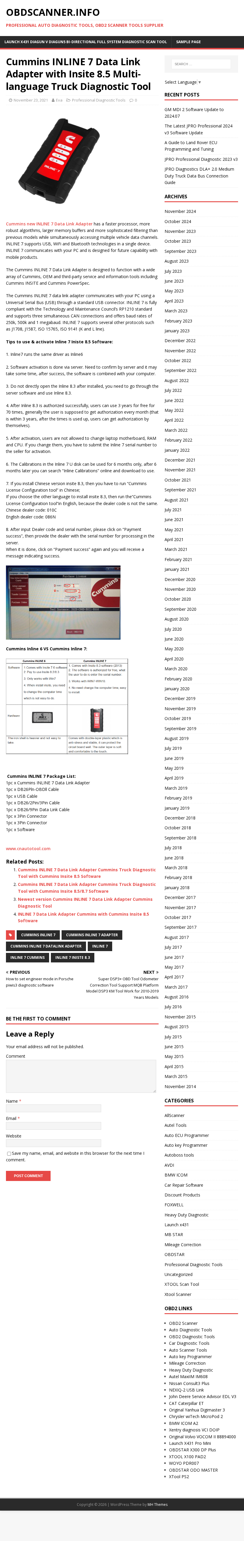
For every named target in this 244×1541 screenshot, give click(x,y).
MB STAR (174, 1234)
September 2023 (180, 251)
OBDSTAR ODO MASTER (193, 1470)
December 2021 (180, 460)
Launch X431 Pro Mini (190, 1443)
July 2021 (173, 509)
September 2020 (180, 609)
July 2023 (173, 271)
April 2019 (174, 778)
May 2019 (174, 768)
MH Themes (158, 1504)
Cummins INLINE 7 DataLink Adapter (46, 946)
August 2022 (177, 380)
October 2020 (178, 599)
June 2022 (174, 400)
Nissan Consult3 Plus (189, 1383)
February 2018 (178, 877)
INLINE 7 (100, 946)
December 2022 (180, 340)
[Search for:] (201, 64)
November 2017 (180, 907)
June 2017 (174, 957)
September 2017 (180, 927)
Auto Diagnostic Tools (190, 1330)
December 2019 (180, 698)
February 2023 (178, 321)
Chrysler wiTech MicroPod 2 (196, 1416)
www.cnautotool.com (28, 848)
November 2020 (180, 589)
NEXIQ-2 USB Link (186, 1390)
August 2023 (177, 261)
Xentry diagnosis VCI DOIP (194, 1430)
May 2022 (174, 410)
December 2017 (180, 897)
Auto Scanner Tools (188, 1350)
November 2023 (180, 231)
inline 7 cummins (27, 957)
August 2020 (177, 619)
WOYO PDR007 (184, 1463)
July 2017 (173, 947)
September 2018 (180, 838)
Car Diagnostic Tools (189, 1343)
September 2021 (180, 490)
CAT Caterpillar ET (186, 1403)
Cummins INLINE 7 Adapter (92, 934)
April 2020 (174, 659)
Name (12, 1101)
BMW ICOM (176, 1175)
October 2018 (178, 828)
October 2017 (178, 917)
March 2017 (176, 987)
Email (12, 1118)
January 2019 (177, 808)
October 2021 (178, 480)
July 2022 (173, 390)
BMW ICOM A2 (183, 1423)
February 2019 (178, 798)
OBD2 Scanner (183, 1323)
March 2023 (176, 311)
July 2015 (173, 1037)
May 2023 (174, 291)
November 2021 (180, 470)
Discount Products (182, 1195)
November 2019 (180, 708)
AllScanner (174, 1115)
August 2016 (177, 997)
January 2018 (177, 887)
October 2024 (178, 221)
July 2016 (173, 1006)
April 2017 (174, 977)
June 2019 (174, 758)
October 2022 (178, 360)
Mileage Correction (183, 1244)
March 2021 (176, 549)
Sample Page (188, 41)
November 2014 (180, 1086)
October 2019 (178, 718)
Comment (15, 1056)
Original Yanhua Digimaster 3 (197, 1410)
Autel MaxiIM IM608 (188, 1376)
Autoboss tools (179, 1155)
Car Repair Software (184, 1185)
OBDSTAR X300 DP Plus (192, 1450)
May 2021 (174, 529)
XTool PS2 (179, 1476)
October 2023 (178, 241)
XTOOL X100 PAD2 (187, 1456)
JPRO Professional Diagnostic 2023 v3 (201, 159)
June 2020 (174, 639)
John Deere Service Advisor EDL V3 (202, 1396)
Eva (59, 100)
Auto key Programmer (186, 1145)
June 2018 (174, 858)
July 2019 (173, 748)
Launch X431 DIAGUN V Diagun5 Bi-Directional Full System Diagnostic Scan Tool (85, 41)
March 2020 (176, 668)
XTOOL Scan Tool (182, 1284)
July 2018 (173, 847)
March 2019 (176, 788)
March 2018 (176, 867)
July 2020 (173, 629)
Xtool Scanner (178, 1294)
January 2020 (177, 688)
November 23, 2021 (31, 100)
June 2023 (174, 281)
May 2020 (174, 649)
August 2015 (177, 1026)
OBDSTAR (174, 1254)
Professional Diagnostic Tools (99, 100)
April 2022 (174, 420)
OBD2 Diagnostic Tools (192, 1336)
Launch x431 (177, 1224)
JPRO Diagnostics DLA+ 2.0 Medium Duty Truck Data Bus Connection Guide (199, 175)
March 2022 (176, 430)
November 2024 (180, 211)
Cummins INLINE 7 (38, 934)
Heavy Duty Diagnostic (187, 1215)
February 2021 (178, 559)
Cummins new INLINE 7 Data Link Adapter (49, 224)
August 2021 (177, 500)
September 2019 (180, 728)
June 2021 (174, 519)
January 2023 (177, 331)
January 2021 (177, 569)
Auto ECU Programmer (187, 1135)
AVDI (169, 1165)
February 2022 (178, 440)
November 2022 (180, 350)
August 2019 (177, 738)
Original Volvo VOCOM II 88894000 (202, 1436)
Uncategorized (179, 1274)
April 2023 (174, 301)
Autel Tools (176, 1125)
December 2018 (180, 818)
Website (13, 1136)
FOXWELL (174, 1204)
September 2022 (180, 370)
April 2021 (174, 539)
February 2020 (178, 679)
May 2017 (174, 967)
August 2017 (177, 937)
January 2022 (177, 450)
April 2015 (174, 1066)
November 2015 (180, 1017)
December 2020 (180, 579)
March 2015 (176, 1076)
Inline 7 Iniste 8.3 (72, 957)
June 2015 (174, 1046)
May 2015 (174, 1056)
